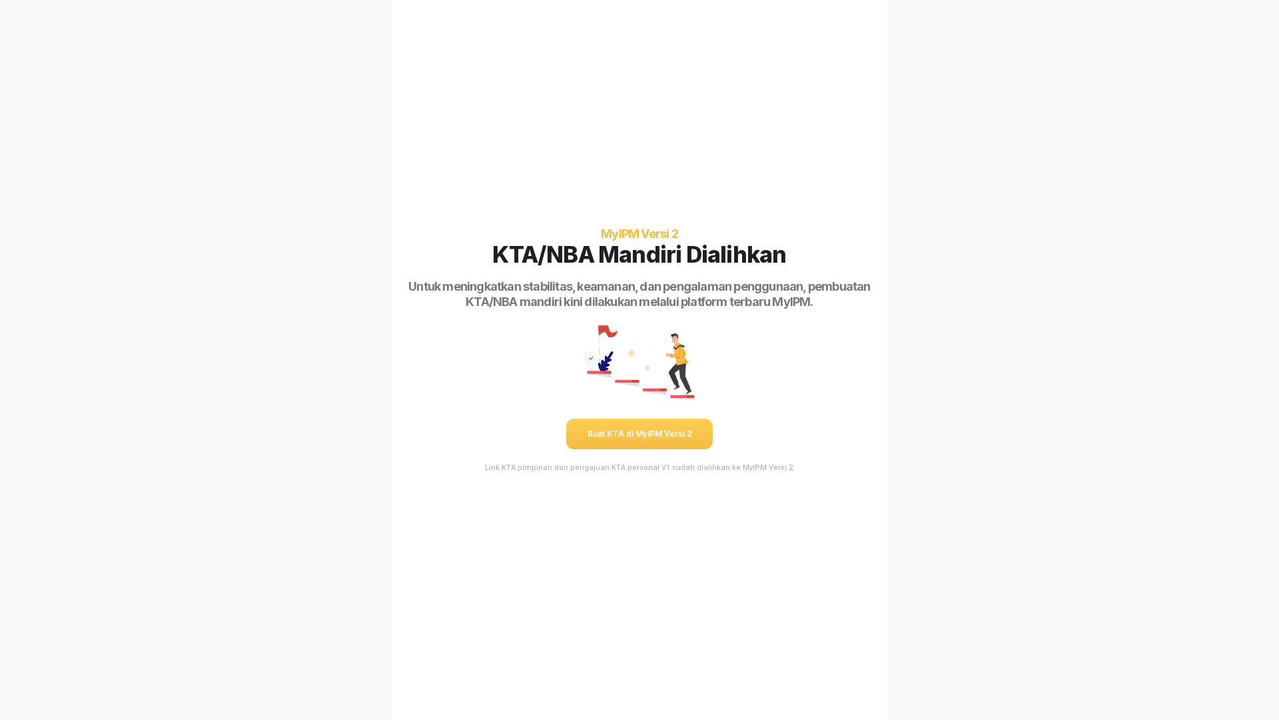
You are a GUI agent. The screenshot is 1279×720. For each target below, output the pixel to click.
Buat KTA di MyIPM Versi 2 (640, 434)
